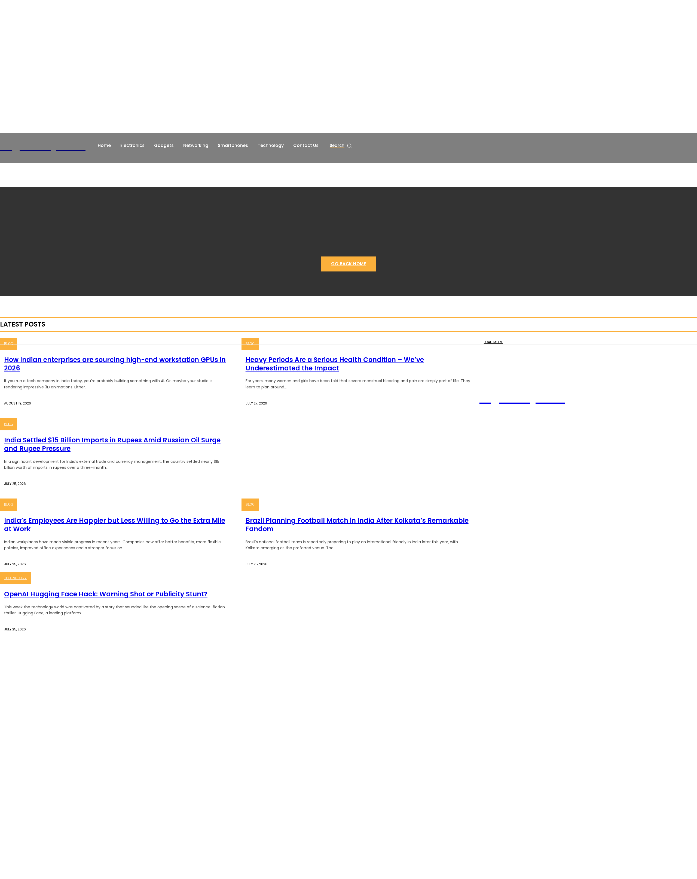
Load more (493, 342)
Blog (8, 344)
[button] (341, 145)
